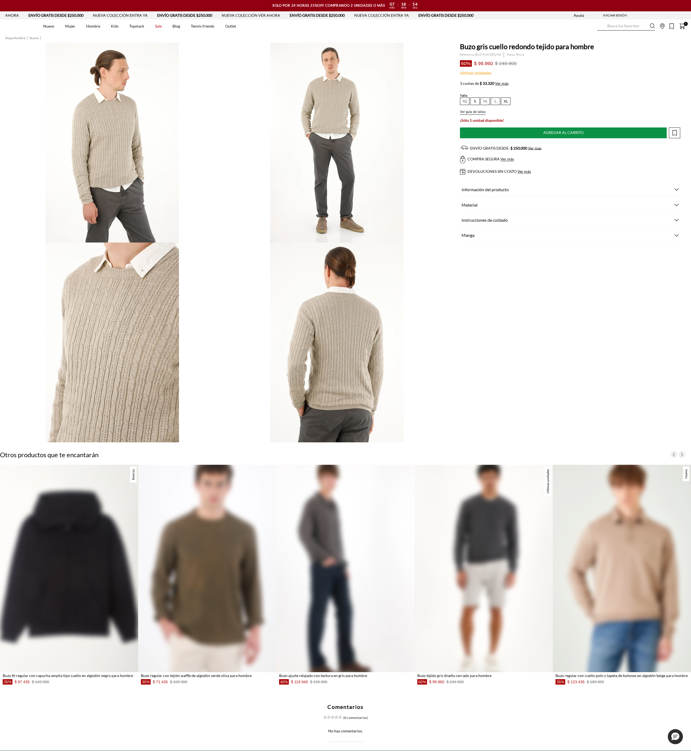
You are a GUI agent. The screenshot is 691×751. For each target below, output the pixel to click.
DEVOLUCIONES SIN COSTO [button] (499, 171)
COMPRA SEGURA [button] (490, 159)
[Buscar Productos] (601, 26)
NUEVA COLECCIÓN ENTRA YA (50, 15)
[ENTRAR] (604, 15)
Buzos (34, 38)
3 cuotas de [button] (484, 83)
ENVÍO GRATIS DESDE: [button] (505, 148)
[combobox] (626, 26)
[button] (464, 101)
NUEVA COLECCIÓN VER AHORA (181, 15)
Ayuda (579, 15)
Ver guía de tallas (473, 112)
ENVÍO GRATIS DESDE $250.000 (114, 15)
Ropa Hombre (15, 38)
